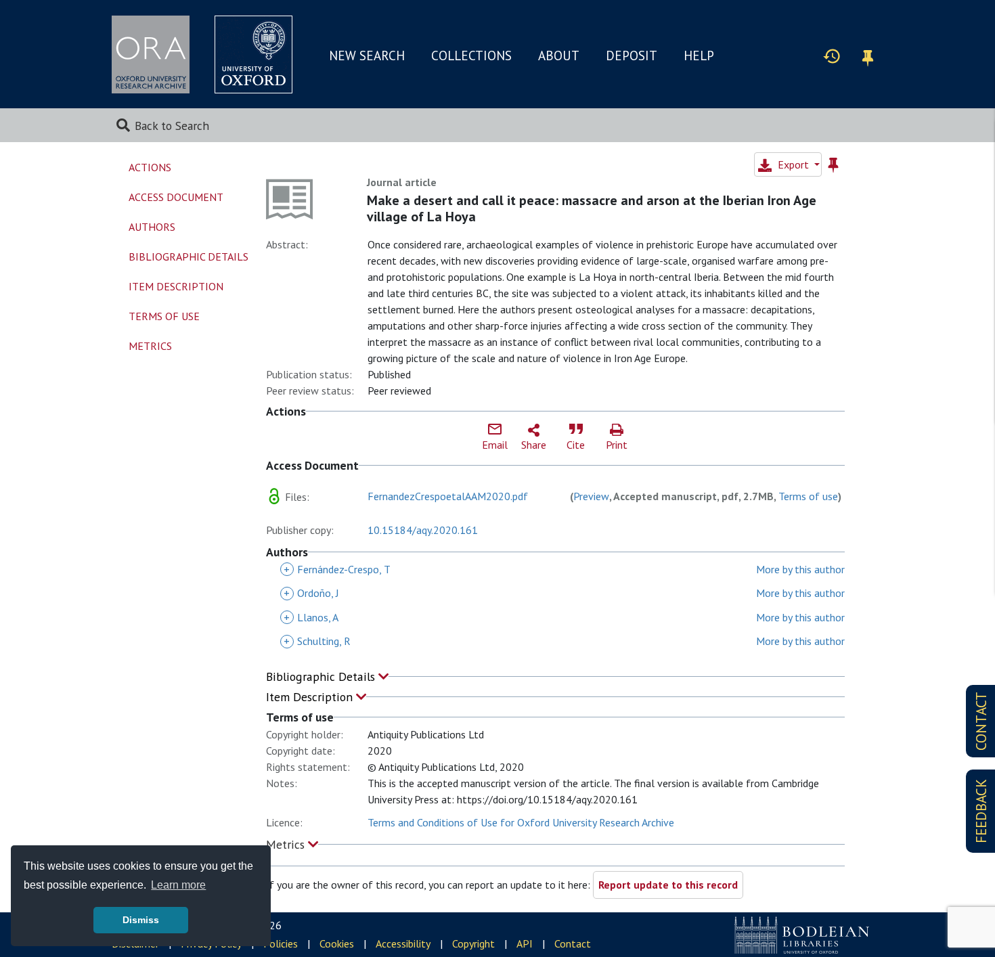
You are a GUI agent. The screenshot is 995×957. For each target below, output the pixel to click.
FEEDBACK (981, 811)
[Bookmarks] (868, 55)
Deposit (631, 55)
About (558, 55)
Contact (572, 943)
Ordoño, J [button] (311, 593)
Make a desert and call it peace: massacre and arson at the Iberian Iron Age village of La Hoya (591, 208)
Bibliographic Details (322, 676)
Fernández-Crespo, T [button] (337, 569)
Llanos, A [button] (311, 617)
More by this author (800, 569)
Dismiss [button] (141, 919)
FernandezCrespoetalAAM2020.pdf (448, 496)
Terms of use (808, 496)
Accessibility (403, 943)
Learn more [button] (178, 885)
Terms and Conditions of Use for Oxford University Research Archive (521, 822)
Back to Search (172, 125)
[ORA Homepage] (151, 54)
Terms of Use (164, 316)
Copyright (473, 943)
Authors (152, 226)
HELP (699, 55)
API (524, 943)
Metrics (287, 844)
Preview (591, 496)
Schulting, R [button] (317, 641)
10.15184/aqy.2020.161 (423, 530)
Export (793, 164)
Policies (280, 943)
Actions (150, 167)
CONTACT (981, 721)
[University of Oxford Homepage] (253, 54)
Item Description (311, 697)
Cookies (336, 943)
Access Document (176, 197)
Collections (471, 55)
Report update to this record (668, 884)
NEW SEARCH (367, 55)
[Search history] (831, 55)
